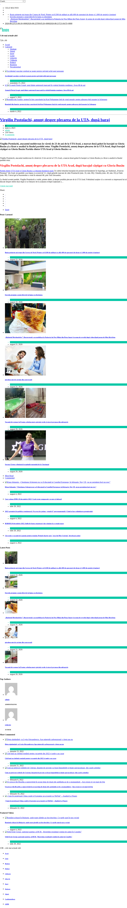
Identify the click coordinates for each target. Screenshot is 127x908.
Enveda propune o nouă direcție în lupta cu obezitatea (31, 17)
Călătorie (13, 60)
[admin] (11, 695)
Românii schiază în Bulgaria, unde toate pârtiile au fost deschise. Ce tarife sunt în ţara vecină (37, 822)
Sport (12, 53)
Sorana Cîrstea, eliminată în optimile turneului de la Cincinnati (27, 464)
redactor (8, 725)
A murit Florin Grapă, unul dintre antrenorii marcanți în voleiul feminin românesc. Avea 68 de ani (39, 90)
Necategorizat (15, 67)
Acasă (7, 45)
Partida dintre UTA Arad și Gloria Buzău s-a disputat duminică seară (26, 171)
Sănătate (13, 49)
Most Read (9, 476)
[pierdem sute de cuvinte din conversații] (25, 375)
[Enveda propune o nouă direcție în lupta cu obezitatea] (25, 290)
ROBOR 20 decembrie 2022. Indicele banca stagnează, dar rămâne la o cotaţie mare (34, 523)
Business (13, 65)
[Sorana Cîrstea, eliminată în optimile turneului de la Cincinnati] (25, 460)
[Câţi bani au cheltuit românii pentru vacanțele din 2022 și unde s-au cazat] (34, 753)
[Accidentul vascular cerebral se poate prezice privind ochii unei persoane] (34, 71)
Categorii (8, 47)
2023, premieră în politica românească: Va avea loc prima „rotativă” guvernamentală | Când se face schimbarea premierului (49, 511)
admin (7, 130)
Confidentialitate (10, 899)
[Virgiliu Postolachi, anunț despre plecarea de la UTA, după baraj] (26, 139)
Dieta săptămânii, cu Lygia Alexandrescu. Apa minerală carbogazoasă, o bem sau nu (34, 744)
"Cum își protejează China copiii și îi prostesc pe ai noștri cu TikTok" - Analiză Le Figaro (36, 801)
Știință (12, 51)
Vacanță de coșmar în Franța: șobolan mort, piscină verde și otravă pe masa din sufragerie (36, 422)
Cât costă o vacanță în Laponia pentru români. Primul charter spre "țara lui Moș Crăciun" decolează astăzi (42, 536)
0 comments (9, 135)
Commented (10, 478)
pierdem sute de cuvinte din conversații (18, 380)
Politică (13, 62)
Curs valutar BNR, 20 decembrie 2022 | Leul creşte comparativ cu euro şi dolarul (33, 499)
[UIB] (4, 29)
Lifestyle (13, 58)
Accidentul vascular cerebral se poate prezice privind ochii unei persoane (30, 76)
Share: (2, 190)
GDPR (7, 904)
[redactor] (11, 720)
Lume (12, 56)
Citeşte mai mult (6, 186)
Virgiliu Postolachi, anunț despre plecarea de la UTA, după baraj (55, 119)
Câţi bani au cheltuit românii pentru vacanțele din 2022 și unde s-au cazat (30, 758)
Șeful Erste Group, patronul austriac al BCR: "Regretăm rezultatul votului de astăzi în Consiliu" (38, 837)
